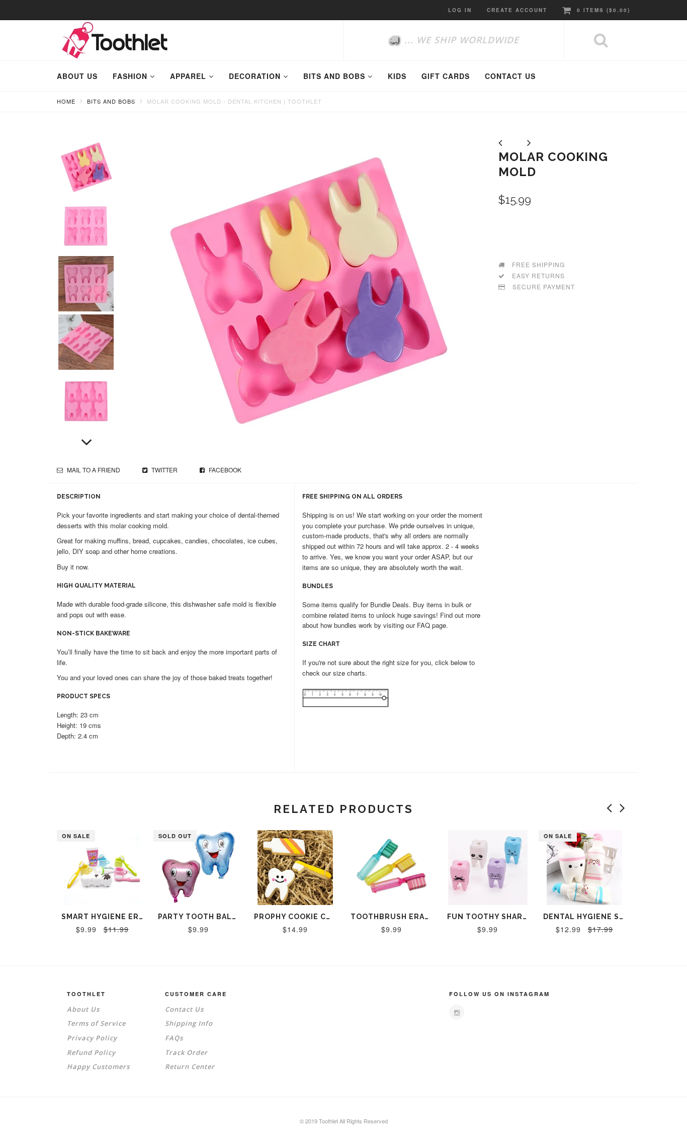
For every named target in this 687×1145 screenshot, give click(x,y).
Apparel (189, 76)
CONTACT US (510, 76)
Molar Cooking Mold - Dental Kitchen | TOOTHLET (234, 101)
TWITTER (164, 469)
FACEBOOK (224, 469)
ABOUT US (77, 76)
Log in (460, 10)
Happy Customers (98, 1066)
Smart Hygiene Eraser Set (119, 917)
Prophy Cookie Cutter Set (312, 917)
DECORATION (256, 76)
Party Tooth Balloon (206, 917)
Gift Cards (445, 76)
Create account (517, 10)
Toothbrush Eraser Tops (407, 917)
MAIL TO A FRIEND (92, 469)
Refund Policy (91, 1052)
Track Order (186, 1052)
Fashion (131, 76)
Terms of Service (96, 1023)
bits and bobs (335, 76)
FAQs (174, 1037)
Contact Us (184, 1009)
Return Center (190, 1066)
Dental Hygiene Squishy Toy (605, 917)
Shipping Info (189, 1023)
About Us (83, 1009)
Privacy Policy (92, 1037)
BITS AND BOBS (111, 101)
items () (603, 10)
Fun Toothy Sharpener (498, 917)
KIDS (397, 76)
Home (66, 101)
